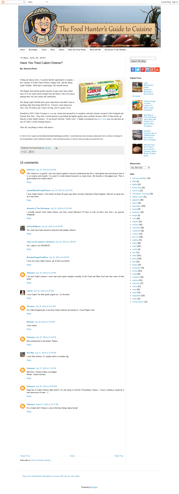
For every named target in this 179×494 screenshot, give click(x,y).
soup (134, 289)
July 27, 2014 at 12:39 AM (45, 353)
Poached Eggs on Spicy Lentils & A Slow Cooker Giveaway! (150, 105)
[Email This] (22, 151)
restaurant (136, 268)
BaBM (134, 184)
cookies (135, 234)
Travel (43, 50)
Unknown (31, 170)
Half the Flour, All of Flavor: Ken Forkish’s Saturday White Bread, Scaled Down (150, 150)
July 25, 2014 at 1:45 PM (65, 242)
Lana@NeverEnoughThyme (38, 190)
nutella (135, 249)
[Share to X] (27, 151)
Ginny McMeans (34, 226)
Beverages (33, 50)
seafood (135, 280)
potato (134, 265)
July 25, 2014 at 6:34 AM (46, 170)
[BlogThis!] (25, 151)
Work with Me (95, 50)
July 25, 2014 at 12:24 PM (52, 226)
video (134, 299)
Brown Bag (136, 188)
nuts (134, 252)
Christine (31, 306)
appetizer (136, 200)
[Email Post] (55, 148)
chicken (135, 225)
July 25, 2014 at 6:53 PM (59, 257)
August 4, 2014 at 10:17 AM (47, 404)
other (134, 255)
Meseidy (30, 322)
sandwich (136, 277)
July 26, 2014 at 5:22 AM (46, 273)
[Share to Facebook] (30, 151)
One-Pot (135, 191)
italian (134, 243)
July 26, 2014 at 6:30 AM (44, 291)
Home (22, 50)
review (134, 271)
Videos (61, 50)
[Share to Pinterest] (33, 151)
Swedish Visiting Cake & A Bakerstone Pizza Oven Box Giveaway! (150, 135)
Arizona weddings (139, 178)
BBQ (134, 181)
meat (134, 246)
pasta (134, 259)
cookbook (136, 231)
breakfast (136, 212)
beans (134, 203)
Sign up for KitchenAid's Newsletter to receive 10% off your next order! (51, 476)
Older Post (119, 456)
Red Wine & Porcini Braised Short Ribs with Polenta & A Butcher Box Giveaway (150, 120)
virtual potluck (138, 302)
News (52, 50)
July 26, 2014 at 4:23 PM (45, 322)
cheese (135, 222)
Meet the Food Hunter (77, 50)
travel (134, 293)
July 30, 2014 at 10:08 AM (46, 386)
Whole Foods (137, 197)
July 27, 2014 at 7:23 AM (46, 368)
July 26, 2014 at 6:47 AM (45, 306)
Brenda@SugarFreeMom (37, 257)
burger (134, 215)
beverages (136, 206)
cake (134, 218)
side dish (136, 283)
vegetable (136, 296)
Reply (29, 182)
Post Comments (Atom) (40, 460)
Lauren (30, 291)
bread (134, 209)
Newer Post (25, 456)
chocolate (136, 228)
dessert (135, 237)
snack (134, 286)
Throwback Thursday (140, 194)
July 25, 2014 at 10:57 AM (61, 190)
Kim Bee (30, 353)
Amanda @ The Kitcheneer (38, 208)
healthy (135, 240)
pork (134, 262)
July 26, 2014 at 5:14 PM (46, 337)
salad (134, 274)
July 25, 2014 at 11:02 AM (61, 208)
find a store (101, 119)
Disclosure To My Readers (115, 50)
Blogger (94, 487)
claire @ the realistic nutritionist (41, 242)
